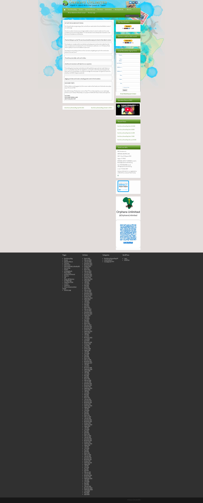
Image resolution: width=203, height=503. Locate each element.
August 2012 (87, 445)
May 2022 (86, 320)
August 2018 (87, 350)
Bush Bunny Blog (72, 9)
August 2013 (87, 426)
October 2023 (87, 296)
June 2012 (86, 448)
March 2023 (87, 307)
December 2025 (88, 263)
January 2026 (87, 261)
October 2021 (87, 329)
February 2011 (87, 472)
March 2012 (87, 453)
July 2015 (86, 391)
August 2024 (87, 280)
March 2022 (87, 323)
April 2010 (86, 485)
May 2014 (86, 412)
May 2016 (86, 375)
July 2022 (86, 317)
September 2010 (88, 478)
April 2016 (86, 377)
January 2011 (87, 474)
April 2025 (86, 268)
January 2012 (87, 456)
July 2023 (86, 301)
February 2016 (87, 380)
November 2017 (88, 361)
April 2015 (86, 396)
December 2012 (88, 439)
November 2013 (88, 421)
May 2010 (86, 483)
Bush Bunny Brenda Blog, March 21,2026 (126, 129)
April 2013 (86, 432)
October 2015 (87, 386)
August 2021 (87, 333)
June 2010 (86, 481)
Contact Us (67, 285)
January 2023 (87, 310)
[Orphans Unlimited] (84, 3)
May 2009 (86, 493)
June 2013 (86, 429)
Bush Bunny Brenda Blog (110, 258)
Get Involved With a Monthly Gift (72, 266)
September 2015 (88, 388)
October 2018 (87, 348)
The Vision (100, 9)
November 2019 (88, 342)
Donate (81, 9)
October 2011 (87, 461)
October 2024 (87, 277)
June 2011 (86, 467)
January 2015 (87, 399)
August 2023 (87, 299)
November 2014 (88, 402)
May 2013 (86, 431)
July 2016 (86, 372)
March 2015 (87, 398)
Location (66, 284)
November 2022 (88, 314)
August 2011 (87, 464)
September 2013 (88, 424)
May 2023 (86, 304)
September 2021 (88, 331)
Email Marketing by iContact (128, 93)
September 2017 (88, 363)
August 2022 (87, 315)
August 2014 (87, 407)
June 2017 (86, 366)
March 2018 (87, 358)
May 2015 (86, 394)
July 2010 (86, 480)
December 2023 (88, 293)
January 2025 (87, 273)
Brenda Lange (91, 13)
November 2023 (88, 295)
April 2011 (86, 470)
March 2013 (87, 434)
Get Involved (108, 9)
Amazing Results (119, 9)
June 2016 (86, 374)
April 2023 (86, 306)
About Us (129, 9)
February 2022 (87, 325)
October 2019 (87, 344)
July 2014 (86, 409)
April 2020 (86, 341)
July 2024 (86, 282)
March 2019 (87, 347)
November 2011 (88, 459)
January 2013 (87, 437)
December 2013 (88, 420)
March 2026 (87, 258)
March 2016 (87, 379)
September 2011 (88, 462)
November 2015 (88, 385)
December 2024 (88, 274)
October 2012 (87, 442)
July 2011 (86, 466)
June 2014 (86, 410)
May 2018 (86, 355)
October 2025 (87, 266)
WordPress (126, 260)
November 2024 (88, 276)
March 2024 (87, 288)
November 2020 (88, 337)
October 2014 (87, 404)
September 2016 (88, 369)
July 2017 (86, 364)
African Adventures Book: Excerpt (77, 13)
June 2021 (86, 336)
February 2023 (87, 309)
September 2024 (88, 279)
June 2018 (86, 353)
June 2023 (87, 303)
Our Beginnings (67, 280)
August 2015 (87, 390)
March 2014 (87, 415)
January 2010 (87, 486)
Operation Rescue (90, 9)
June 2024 (86, 284)
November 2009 (88, 488)
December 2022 (88, 312)
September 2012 (88, 443)
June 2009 (87, 491)
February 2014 (87, 417)
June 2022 (87, 318)
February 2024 (87, 290)
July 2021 (86, 334)
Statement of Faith (68, 282)
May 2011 (86, 469)
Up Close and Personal (69, 274)
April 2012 (86, 451)
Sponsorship (67, 268)
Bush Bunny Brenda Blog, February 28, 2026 (127, 139)
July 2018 (86, 352)
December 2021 (88, 326)
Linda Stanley (107, 260)
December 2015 (88, 383)
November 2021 (88, 328)
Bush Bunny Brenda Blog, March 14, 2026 (126, 133)
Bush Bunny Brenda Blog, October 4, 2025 (101, 107)
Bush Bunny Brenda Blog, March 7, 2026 (126, 136)
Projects (66, 269)
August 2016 (87, 371)
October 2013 (87, 423)
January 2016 (87, 382)
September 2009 (88, 489)
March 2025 (87, 269)
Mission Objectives (69, 279)
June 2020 (87, 339)
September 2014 (88, 405)
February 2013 (87, 436)
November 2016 (88, 367)
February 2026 (87, 260)
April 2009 (86, 494)
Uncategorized (107, 261)
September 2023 (88, 298)
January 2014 (87, 418)
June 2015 (86, 393)
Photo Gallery (67, 273)
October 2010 (87, 477)
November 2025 (88, 265)
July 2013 (86, 428)
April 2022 (86, 322)
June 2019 (86, 345)
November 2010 (88, 475)
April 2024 (86, 287)
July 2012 (86, 447)
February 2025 (87, 271)
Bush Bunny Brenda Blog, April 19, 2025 (74, 107)
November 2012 (88, 440)
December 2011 (87, 458)
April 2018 (86, 356)
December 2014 (88, 401)
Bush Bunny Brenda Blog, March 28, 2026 (126, 126)
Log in (125, 258)
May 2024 (86, 285)
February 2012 (87, 455)
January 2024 (87, 291)
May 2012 (86, 450)
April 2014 (86, 413)
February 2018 (87, 360)
